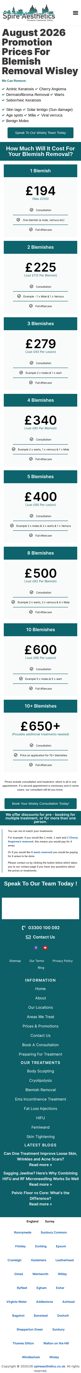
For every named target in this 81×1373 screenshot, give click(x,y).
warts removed (43, 852)
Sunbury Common (54, 1232)
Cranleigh (14, 1260)
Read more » (40, 1164)
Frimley (20, 1246)
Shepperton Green (30, 1329)
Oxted (18, 1274)
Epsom (61, 1246)
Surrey (49, 1221)
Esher (60, 1288)
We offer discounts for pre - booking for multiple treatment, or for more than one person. (40, 818)
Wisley (54, 1357)
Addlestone (44, 1302)
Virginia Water (16, 1302)
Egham (42, 1288)
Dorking (41, 1246)
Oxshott (63, 1315)
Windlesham (31, 1357)
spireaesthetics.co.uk (49, 1366)
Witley (62, 1274)
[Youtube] (45, 947)
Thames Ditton (23, 1343)
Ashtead (68, 1302)
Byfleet (22, 1288)
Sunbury (58, 1329)
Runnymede (22, 1232)
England (32, 1221)
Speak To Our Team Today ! (40, 883)
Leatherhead (65, 1260)
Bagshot (18, 1315)
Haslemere (38, 1260)
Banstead (41, 1315)
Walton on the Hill (56, 1343)
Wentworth (40, 1274)
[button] (75, 13)
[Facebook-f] (36, 947)
